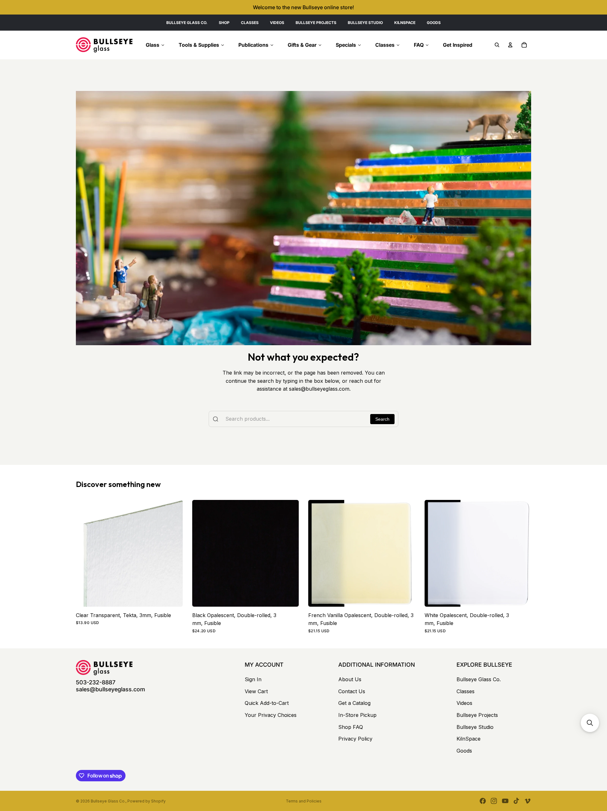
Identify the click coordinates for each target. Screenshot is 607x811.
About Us (349, 679)
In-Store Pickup (357, 715)
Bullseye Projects (477, 715)
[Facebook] (483, 801)
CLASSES (250, 22)
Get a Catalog (354, 703)
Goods (464, 751)
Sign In (253, 679)
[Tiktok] (516, 801)
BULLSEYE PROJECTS (316, 22)
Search (382, 419)
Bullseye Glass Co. (479, 679)
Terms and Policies (304, 801)
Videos (464, 703)
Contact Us (351, 691)
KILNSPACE (404, 22)
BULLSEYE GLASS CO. (186, 22)
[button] (590, 723)
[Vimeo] (527, 801)
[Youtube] (505, 801)
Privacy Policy (355, 739)
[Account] (510, 45)
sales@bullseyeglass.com (110, 689)
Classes (466, 691)
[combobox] (303, 419)
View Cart (256, 691)
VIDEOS (277, 22)
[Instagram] (494, 801)
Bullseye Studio (475, 727)
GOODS (434, 22)
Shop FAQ (350, 727)
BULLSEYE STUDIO (365, 22)
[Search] (497, 45)
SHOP (224, 22)
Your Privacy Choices (271, 715)
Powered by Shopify (146, 801)
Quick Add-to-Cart (267, 703)
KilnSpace (469, 739)
